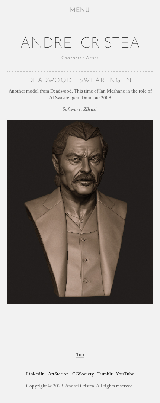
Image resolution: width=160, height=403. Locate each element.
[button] (80, 10)
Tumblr (104, 374)
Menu (80, 10)
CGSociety (83, 374)
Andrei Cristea (80, 43)
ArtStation (59, 374)
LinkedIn (36, 374)
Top (80, 354)
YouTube (125, 374)
